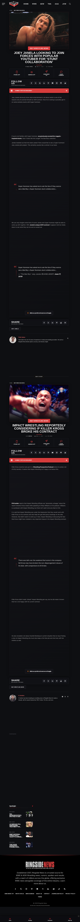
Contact (47, 893)
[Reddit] (65, 83)
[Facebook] (31, 83)
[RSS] (65, 889)
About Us (39, 893)
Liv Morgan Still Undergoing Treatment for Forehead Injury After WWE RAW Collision (15, 825)
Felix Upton (29, 66)
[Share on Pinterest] (56, 322)
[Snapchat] (61, 83)
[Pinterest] (48, 83)
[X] (35, 83)
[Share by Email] (65, 322)
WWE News (12, 832)
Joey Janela (15, 328)
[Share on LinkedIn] (52, 322)
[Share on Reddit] (61, 322)
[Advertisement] (23, 209)
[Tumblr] (43, 889)
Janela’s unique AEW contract (40, 225)
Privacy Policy (70, 893)
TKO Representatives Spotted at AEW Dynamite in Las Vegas (15, 815)
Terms (40, 896)
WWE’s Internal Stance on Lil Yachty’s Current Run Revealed (15, 835)
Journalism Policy (57, 893)
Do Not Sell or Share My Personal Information (40, 905)
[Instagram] (56, 83)
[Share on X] (48, 322)
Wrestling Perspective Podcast (43, 467)
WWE (34, 4)
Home (26, 4)
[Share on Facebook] (44, 322)
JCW (64, 4)
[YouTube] (52, 83)
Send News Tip (9, 893)
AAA (57, 4)
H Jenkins (29, 436)
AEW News (12, 811)
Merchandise (30, 893)
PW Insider (15, 503)
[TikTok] (59, 889)
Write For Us (19, 893)
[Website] (62, 697)
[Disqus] (39, 760)
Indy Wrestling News (19, 10)
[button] (70, 4)
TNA (49, 4)
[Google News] (39, 83)
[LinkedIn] (44, 83)
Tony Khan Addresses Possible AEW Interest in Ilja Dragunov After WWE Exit (15, 846)
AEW (42, 4)
